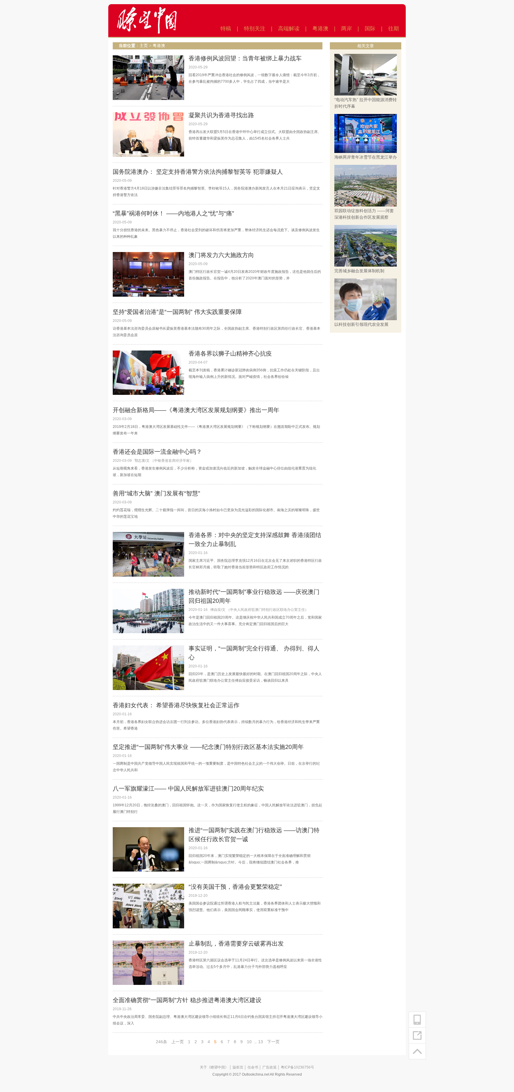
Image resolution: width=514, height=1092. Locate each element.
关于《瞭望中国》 (214, 1067)
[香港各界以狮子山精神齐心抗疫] (148, 372)
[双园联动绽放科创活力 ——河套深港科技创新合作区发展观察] (365, 185)
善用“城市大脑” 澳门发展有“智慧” (156, 493)
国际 (370, 29)
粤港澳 (320, 29)
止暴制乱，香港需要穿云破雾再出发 (236, 943)
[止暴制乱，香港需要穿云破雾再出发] (148, 962)
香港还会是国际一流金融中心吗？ (157, 451)
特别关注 (254, 29)
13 (260, 1041)
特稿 (225, 29)
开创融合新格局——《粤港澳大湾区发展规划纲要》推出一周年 (196, 410)
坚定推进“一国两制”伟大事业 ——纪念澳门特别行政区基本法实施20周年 (208, 747)
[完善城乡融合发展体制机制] (365, 245)
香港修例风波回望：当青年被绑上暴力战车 (245, 58)
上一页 (177, 1041)
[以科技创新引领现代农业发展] (365, 299)
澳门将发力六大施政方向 (221, 255)
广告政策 (269, 1067)
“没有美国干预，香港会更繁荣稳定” (235, 886)
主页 (144, 45)
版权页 (238, 1067)
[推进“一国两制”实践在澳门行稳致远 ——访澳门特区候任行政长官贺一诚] (148, 849)
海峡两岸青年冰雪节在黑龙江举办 (365, 157)
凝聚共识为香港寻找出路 (221, 115)
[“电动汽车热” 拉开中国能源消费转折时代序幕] (365, 74)
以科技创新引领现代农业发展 (361, 324)
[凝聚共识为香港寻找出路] (148, 134)
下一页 (273, 1041)
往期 (393, 29)
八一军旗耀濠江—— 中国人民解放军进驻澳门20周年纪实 (188, 788)
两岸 (346, 29)
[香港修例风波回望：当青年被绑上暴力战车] (148, 77)
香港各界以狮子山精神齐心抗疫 (230, 353)
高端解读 (289, 29)
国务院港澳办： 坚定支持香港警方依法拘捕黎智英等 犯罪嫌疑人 (198, 171)
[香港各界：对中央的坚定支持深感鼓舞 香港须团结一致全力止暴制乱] (148, 554)
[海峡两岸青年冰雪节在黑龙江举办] (365, 133)
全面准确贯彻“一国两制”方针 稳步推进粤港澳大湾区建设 (187, 1000)
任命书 (252, 1067)
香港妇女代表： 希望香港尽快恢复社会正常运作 (176, 705)
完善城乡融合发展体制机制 (359, 270)
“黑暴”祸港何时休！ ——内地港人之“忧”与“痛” (173, 213)
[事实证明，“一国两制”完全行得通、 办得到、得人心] (148, 667)
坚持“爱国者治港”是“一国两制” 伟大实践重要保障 (177, 312)
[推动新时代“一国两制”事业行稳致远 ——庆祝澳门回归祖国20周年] (148, 611)
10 (249, 1041)
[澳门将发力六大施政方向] (148, 274)
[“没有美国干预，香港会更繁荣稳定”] (148, 906)
